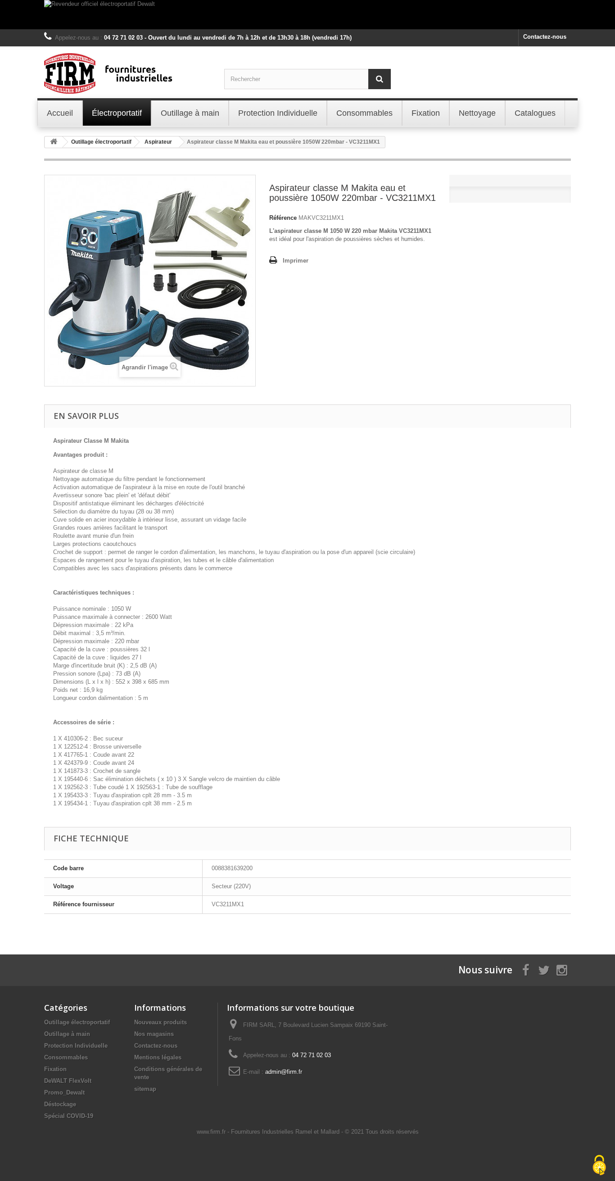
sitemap (145, 1089)
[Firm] (127, 73)
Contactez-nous (544, 36)
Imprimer (295, 260)
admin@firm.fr (283, 1071)
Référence (283, 217)
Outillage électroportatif (77, 1022)
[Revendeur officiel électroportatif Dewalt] (307, 14)
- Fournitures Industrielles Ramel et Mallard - (286, 1131)
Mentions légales (157, 1057)
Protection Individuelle (76, 1045)
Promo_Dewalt (64, 1092)
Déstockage (60, 1104)
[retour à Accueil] (53, 142)
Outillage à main (67, 1034)
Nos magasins (154, 1034)
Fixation (55, 1069)
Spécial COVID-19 (68, 1116)
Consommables (66, 1057)
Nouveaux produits (160, 1022)
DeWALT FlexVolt (67, 1080)
